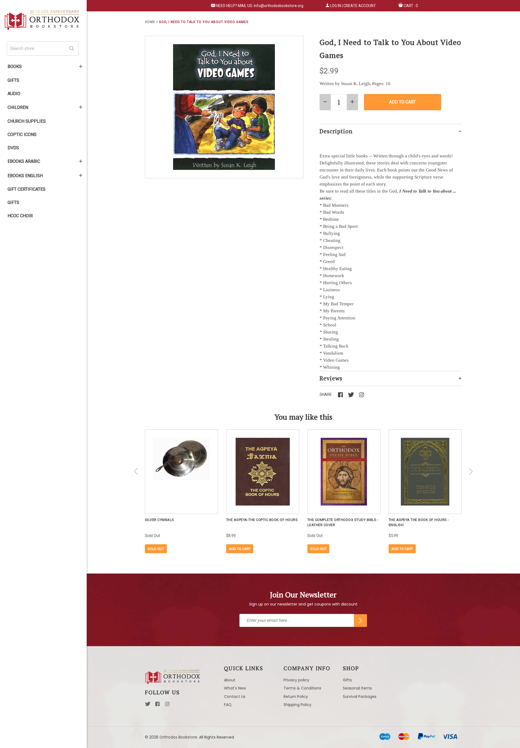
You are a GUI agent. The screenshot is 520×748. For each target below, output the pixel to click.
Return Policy (296, 696)
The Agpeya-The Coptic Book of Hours (262, 520)
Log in (335, 6)
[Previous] (136, 471)
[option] (181, 491)
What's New (235, 688)
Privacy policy (296, 680)
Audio (14, 93)
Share (326, 394)
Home (150, 22)
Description (336, 131)
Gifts (13, 80)
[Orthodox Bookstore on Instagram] (167, 705)
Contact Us (234, 696)
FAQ (228, 704)
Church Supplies (27, 121)
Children (18, 107)
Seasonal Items (357, 688)
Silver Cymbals (159, 520)
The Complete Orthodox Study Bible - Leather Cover (343, 522)
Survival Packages (359, 696)
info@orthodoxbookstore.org (278, 6)
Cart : (411, 6)
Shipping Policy (297, 704)
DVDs (13, 147)
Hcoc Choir (20, 215)
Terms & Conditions (302, 688)
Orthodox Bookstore (178, 737)
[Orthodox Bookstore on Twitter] (148, 705)
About (229, 680)
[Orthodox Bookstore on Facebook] (157, 705)
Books (15, 66)
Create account (359, 6)
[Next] (471, 471)
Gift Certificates (27, 189)
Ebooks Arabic (24, 161)
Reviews (331, 378)
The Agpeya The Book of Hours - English (419, 522)
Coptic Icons (22, 134)
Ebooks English (25, 175)
